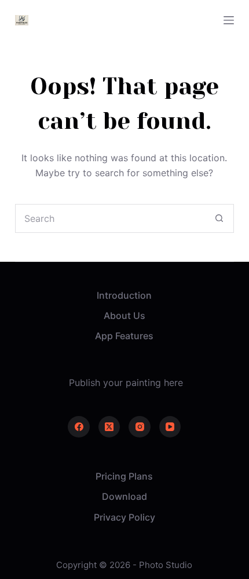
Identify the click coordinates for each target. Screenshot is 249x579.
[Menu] (229, 20)
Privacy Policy (124, 517)
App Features (124, 336)
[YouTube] (170, 427)
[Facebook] (79, 427)
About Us (124, 315)
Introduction (124, 295)
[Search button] (218, 218)
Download (124, 496)
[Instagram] (140, 427)
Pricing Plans (124, 476)
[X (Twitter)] (109, 427)
